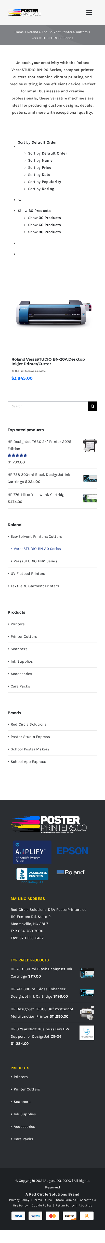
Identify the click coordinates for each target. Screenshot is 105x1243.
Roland (32, 32)
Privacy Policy (19, 1200)
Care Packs (20, 686)
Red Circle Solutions (29, 724)
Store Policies (66, 1200)
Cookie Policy (41, 1205)
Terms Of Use (42, 1200)
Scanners (19, 649)
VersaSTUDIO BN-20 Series (37, 548)
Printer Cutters (24, 636)
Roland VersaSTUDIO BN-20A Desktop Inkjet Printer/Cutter (48, 361)
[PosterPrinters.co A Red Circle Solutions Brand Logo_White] (49, 816)
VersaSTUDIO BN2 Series (35, 561)
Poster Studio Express (30, 736)
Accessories (21, 673)
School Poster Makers (30, 749)
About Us (85, 1205)
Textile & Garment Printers (35, 586)
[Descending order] (20, 199)
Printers (18, 624)
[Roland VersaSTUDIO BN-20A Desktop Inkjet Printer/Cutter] (52, 314)
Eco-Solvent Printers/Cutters (65, 32)
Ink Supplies (22, 661)
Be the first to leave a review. (28, 371)
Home (19, 32)
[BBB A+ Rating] (32, 866)
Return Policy (65, 1205)
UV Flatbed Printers (28, 573)
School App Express (28, 761)
